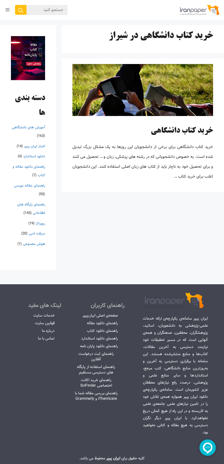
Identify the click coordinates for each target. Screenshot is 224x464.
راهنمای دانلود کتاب (102, 331)
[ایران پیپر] (199, 10)
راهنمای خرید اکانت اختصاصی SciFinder (96, 382)
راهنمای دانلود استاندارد (99, 338)
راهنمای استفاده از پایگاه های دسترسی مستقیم (96, 369)
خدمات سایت (44, 315)
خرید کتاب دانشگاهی (182, 131)
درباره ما (48, 331)
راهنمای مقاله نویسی (29, 185)
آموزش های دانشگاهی (28, 127)
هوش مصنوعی (34, 244)
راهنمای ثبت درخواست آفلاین (96, 356)
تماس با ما (46, 338)
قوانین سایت (45, 323)
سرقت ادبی (37, 233)
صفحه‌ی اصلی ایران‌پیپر (100, 315)
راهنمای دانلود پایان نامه (99, 346)
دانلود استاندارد (34, 156)
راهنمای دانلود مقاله (102, 323)
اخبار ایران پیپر (34, 146)
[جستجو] (20, 10)
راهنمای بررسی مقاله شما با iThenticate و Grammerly (96, 395)
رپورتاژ (40, 223)
